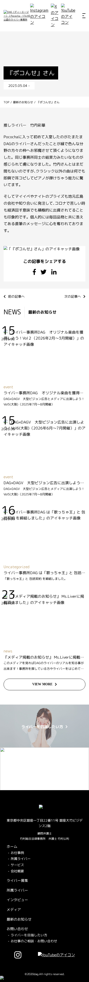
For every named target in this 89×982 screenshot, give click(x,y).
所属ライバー (21, 858)
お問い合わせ (17, 928)
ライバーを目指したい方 (29, 935)
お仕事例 (17, 852)
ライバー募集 (17, 880)
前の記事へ (16, 296)
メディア (14, 909)
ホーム (12, 846)
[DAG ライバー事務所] (17, 15)
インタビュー (17, 899)
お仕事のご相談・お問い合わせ (34, 941)
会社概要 (17, 871)
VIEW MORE (42, 684)
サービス (17, 865)
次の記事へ (72, 296)
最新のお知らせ (19, 919)
